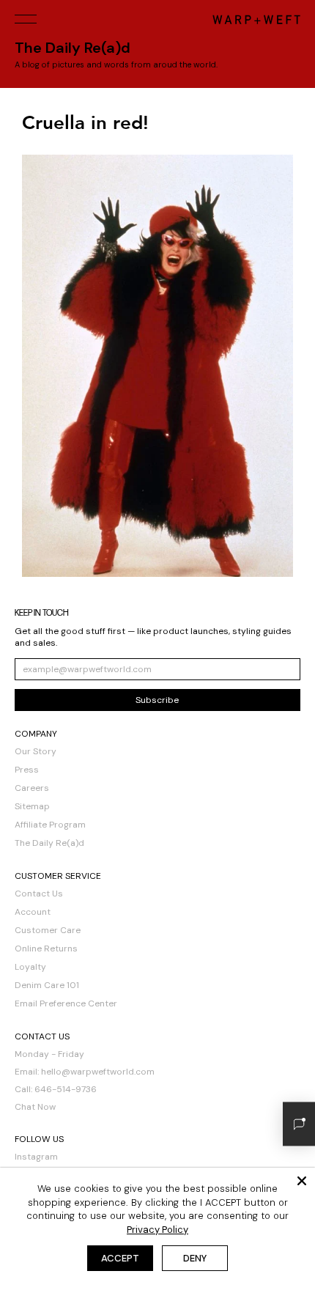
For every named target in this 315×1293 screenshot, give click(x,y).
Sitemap (32, 806)
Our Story (35, 751)
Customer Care (48, 930)
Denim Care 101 (47, 985)
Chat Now (35, 1107)
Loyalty (30, 967)
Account (33, 912)
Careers (32, 788)
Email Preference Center (66, 1003)
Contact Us (39, 893)
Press (27, 770)
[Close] (301, 1181)
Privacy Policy (157, 1229)
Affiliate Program (50, 824)
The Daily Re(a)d (49, 843)
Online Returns (46, 948)
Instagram (36, 1157)
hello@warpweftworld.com (98, 1072)
